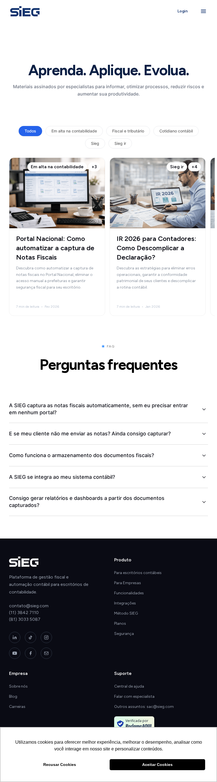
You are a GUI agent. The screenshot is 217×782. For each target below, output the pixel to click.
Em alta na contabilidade (74, 131)
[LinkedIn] (14, 637)
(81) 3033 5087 (24, 619)
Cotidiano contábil (176, 131)
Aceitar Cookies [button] (157, 764)
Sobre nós (18, 686)
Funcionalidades (129, 593)
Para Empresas (127, 583)
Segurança (124, 633)
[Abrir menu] (203, 11)
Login (182, 11)
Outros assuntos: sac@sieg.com (144, 706)
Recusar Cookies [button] (59, 764)
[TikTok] (30, 637)
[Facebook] (30, 653)
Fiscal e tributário (128, 131)
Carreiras (17, 706)
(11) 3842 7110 (24, 612)
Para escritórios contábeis (138, 572)
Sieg (95, 143)
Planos (120, 623)
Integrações (125, 603)
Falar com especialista (134, 696)
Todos (30, 131)
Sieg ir (120, 143)
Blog (13, 696)
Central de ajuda (129, 686)
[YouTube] (14, 653)
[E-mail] (46, 653)
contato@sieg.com (29, 605)
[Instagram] (46, 637)
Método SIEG (126, 613)
